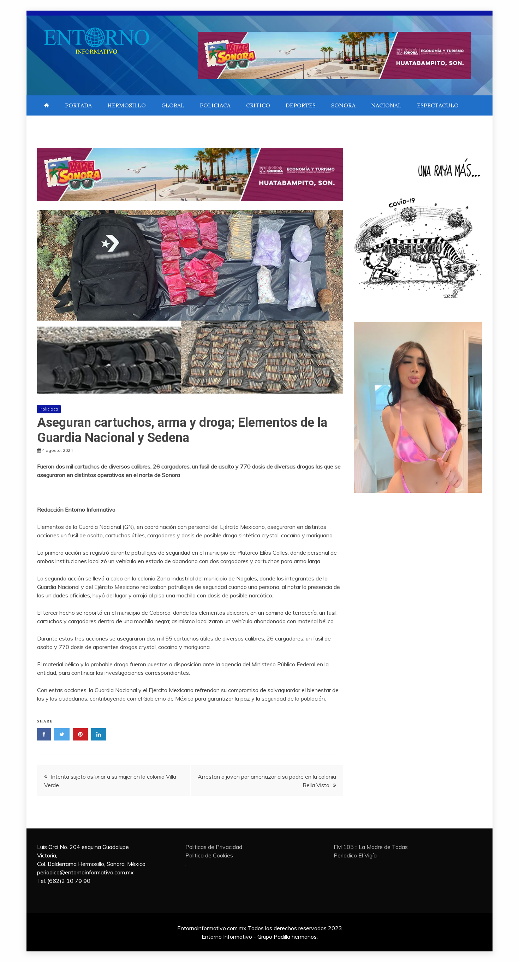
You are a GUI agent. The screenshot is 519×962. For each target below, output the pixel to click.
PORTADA (78, 105)
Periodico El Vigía (355, 855)
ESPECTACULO (438, 105)
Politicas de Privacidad (213, 846)
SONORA (343, 105)
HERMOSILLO (126, 105)
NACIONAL (386, 105)
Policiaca (49, 409)
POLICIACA (215, 105)
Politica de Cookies (209, 855)
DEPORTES (301, 105)
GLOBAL (172, 105)
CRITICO (258, 105)
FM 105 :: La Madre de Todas (371, 846)
